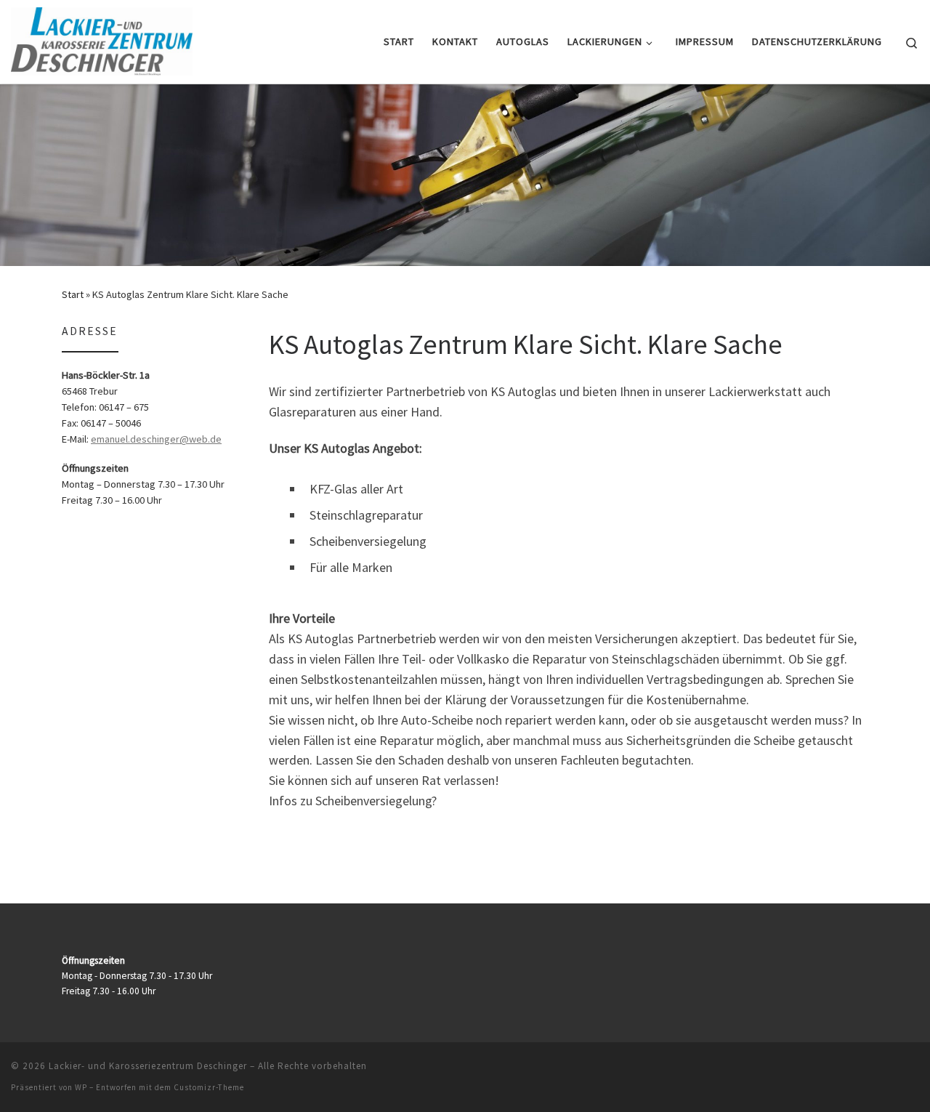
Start (73, 294)
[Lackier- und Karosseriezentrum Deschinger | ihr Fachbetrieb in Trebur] (102, 39)
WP (81, 1087)
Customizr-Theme (209, 1087)
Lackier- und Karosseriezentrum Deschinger (148, 1066)
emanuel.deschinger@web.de (156, 439)
